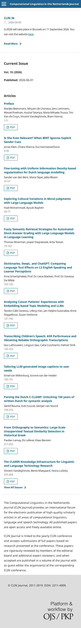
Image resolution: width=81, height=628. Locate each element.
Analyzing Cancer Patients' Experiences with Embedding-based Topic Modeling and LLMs (34, 304)
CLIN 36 (9, 18)
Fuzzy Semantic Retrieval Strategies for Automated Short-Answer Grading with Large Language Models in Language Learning (39, 233)
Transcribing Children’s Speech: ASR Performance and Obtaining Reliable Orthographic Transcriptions (40, 338)
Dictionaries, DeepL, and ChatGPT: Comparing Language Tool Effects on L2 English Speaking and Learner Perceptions (38, 267)
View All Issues (13, 487)
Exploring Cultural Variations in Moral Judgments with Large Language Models (37, 200)
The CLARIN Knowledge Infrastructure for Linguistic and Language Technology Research (39, 463)
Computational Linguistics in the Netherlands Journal (44, 4)
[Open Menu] (4, 4)
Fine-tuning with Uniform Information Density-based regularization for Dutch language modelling (40, 170)
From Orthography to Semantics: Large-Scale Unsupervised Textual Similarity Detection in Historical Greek (34, 431)
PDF (12, 127)
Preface (9, 103)
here (30, 34)
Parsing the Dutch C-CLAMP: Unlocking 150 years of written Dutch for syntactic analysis (39, 399)
